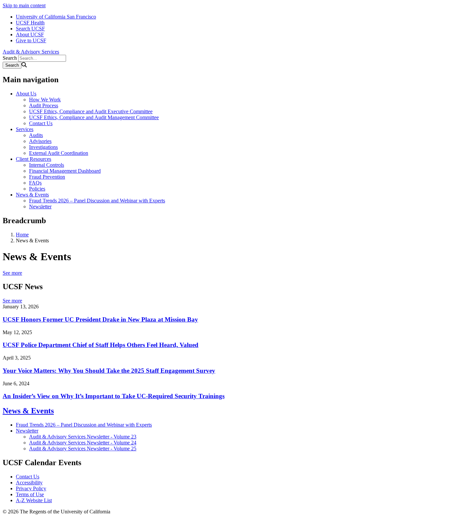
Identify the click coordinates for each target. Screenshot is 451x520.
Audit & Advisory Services (31, 51)
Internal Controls (46, 165)
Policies (37, 188)
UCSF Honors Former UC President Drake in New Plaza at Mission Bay (100, 319)
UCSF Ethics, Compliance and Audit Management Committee (94, 117)
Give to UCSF (31, 40)
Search (10, 58)
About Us (26, 93)
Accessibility (29, 482)
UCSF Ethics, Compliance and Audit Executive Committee (91, 111)
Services (24, 129)
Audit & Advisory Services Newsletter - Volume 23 (82, 436)
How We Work (45, 99)
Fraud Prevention (47, 177)
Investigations (43, 147)
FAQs (35, 183)
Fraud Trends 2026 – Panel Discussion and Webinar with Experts (97, 200)
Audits (36, 135)
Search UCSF (30, 28)
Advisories (40, 141)
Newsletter (40, 206)
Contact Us (40, 123)
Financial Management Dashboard (65, 171)
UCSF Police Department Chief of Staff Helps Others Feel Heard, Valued (100, 344)
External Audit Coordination (58, 153)
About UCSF (30, 34)
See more (12, 273)
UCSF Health (30, 22)
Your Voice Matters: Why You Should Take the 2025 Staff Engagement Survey (109, 370)
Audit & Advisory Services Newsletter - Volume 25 (82, 448)
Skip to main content (24, 5)
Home (22, 234)
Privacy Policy (31, 488)
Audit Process (43, 105)
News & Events (32, 194)
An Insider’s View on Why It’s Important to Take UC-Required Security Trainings (114, 396)
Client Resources (33, 159)
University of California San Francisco (56, 16)
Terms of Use (30, 494)
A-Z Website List (34, 500)
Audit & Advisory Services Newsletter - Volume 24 (82, 442)
